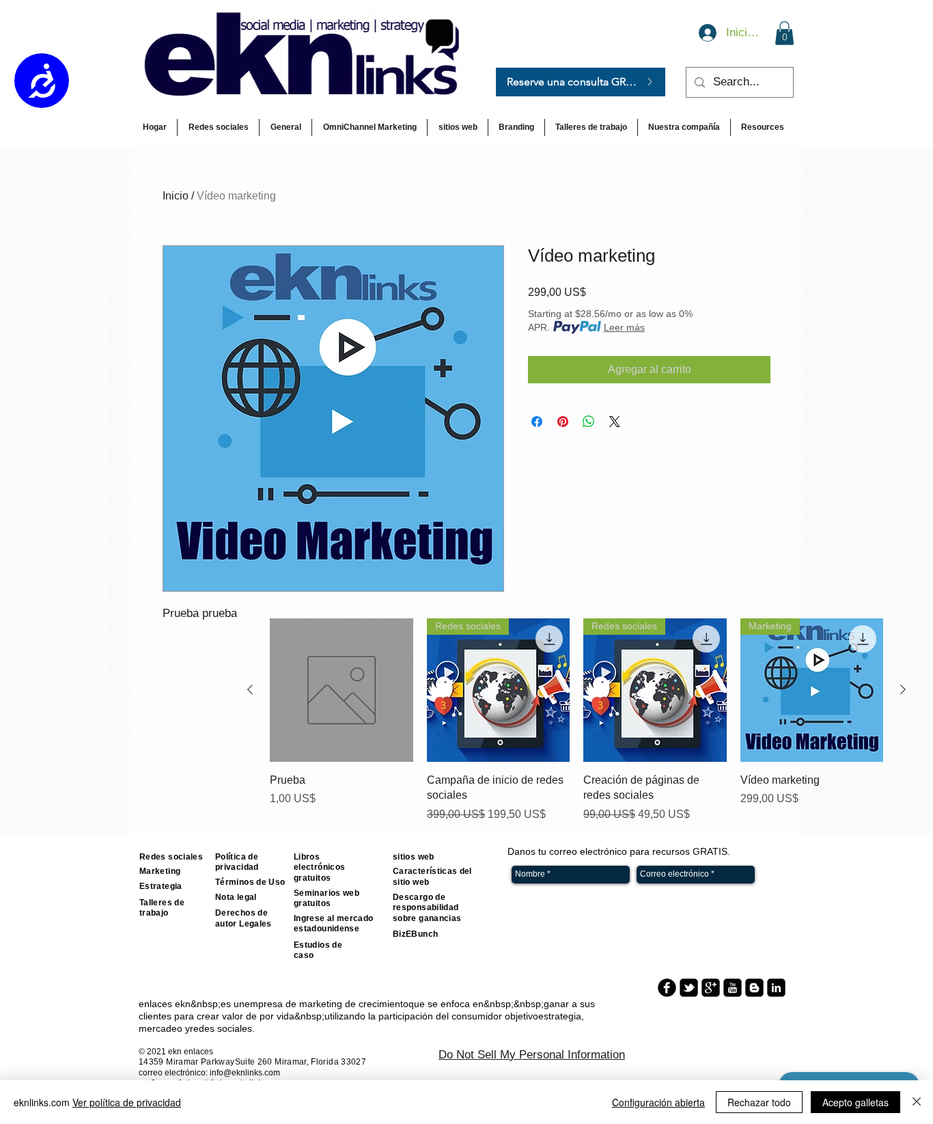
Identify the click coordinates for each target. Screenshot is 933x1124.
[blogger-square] (754, 987)
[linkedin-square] (776, 987)
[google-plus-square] (710, 987)
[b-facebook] (667, 987)
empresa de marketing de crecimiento (326, 1003)
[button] (784, 33)
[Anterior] (250, 689)
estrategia (559, 1016)
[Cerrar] (916, 1102)
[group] (576, 720)
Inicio (176, 196)
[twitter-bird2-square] (689, 987)
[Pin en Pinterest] (563, 421)
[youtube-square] (732, 987)
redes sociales (221, 1028)
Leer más (624, 327)
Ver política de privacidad (126, 1102)
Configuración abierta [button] (658, 1102)
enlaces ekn (165, 1003)
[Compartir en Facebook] (537, 421)
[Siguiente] (903, 689)
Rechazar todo (759, 1102)
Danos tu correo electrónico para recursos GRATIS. (618, 851)
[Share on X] (615, 421)
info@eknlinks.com (245, 1073)
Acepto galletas (855, 1102)
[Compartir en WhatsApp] (589, 421)
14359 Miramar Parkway (187, 1062)
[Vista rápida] (341, 690)
